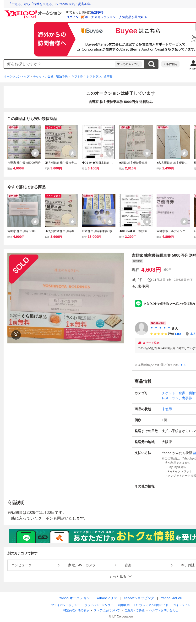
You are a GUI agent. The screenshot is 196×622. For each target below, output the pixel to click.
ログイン (72, 17)
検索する (151, 64)
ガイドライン (181, 605)
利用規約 (124, 605)
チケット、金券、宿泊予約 (50, 76)
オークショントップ (16, 76)
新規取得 (97, 12)
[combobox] (59, 64)
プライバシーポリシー (65, 605)
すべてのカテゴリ (128, 64)
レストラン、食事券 (100, 76)
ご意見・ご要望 (135, 610)
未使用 (167, 409)
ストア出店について (107, 610)
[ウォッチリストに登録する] (35, 153)
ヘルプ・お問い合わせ (163, 610)
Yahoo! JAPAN (172, 598)
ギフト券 (77, 76)
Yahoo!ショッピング (139, 598)
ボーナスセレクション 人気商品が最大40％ (116, 17)
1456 (178, 334)
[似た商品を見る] (16, 335)
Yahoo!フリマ (106, 598)
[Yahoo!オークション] (34, 12)
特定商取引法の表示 (76, 610)
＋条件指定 (170, 64)
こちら (182, 365)
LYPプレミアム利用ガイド (151, 605)
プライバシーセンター (99, 605)
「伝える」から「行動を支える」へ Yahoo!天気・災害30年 (49, 4)
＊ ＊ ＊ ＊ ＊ (160, 328)
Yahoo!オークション (74, 598)
